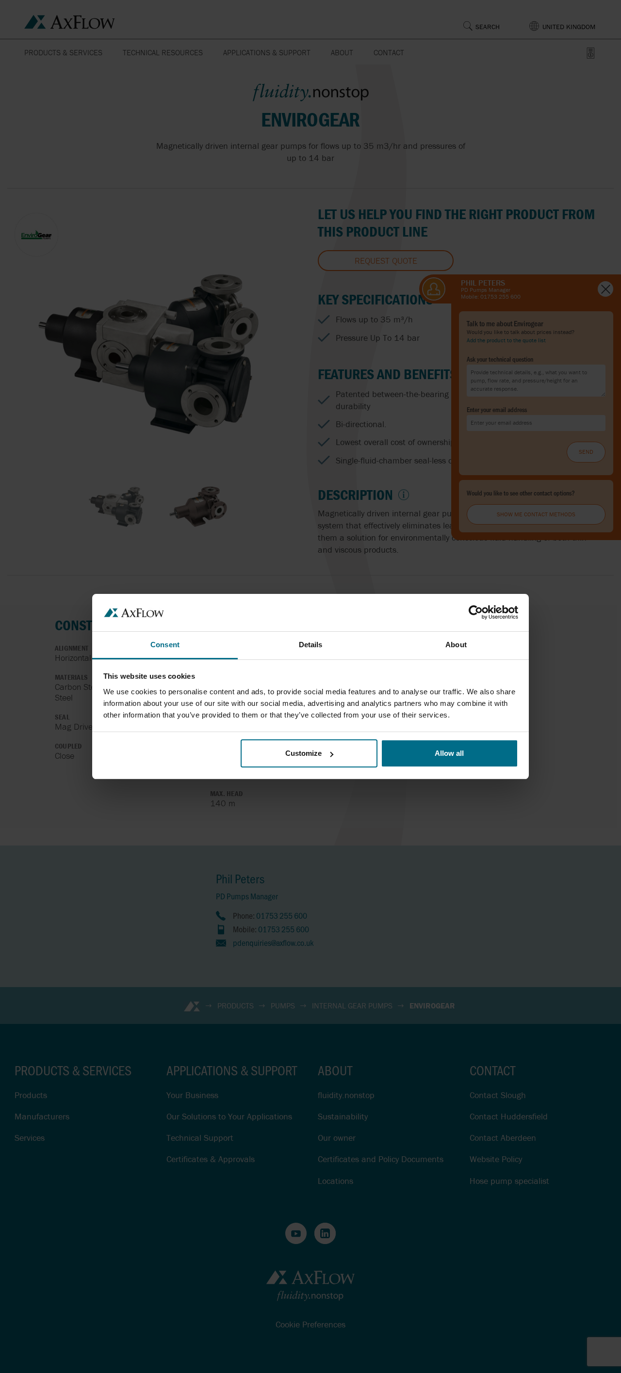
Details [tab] (311, 644)
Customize (303, 753)
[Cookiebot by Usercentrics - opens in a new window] (475, 612)
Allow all (449, 753)
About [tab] (456, 644)
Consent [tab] (165, 644)
